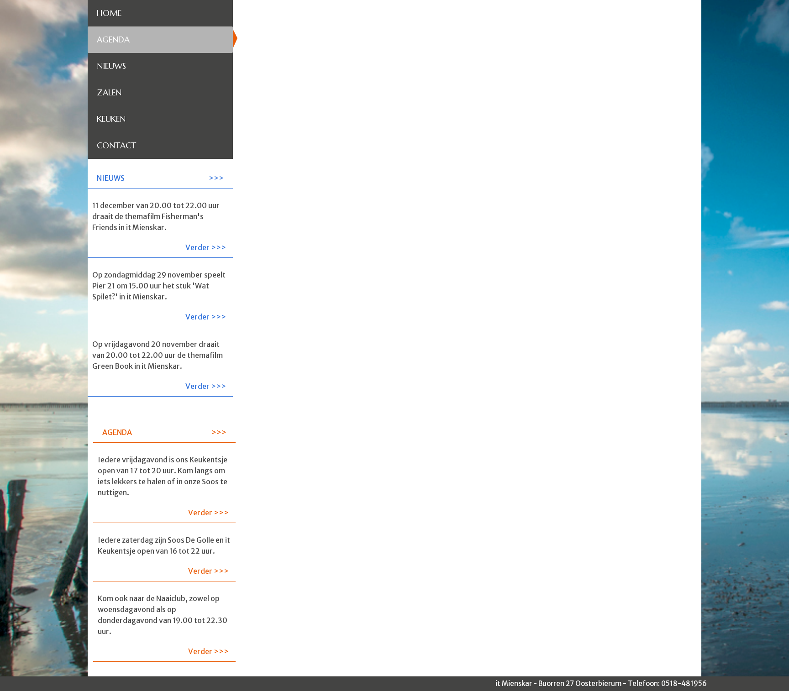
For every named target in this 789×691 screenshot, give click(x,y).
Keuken (111, 119)
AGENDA (117, 432)
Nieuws (111, 66)
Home (109, 13)
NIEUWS (111, 178)
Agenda (113, 39)
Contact (116, 145)
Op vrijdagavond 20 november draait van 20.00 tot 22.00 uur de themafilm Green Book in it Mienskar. (159, 365)
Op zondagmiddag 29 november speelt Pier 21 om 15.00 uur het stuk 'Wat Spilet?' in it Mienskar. (159, 295)
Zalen (109, 92)
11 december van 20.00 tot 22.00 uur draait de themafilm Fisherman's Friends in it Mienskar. (159, 226)
